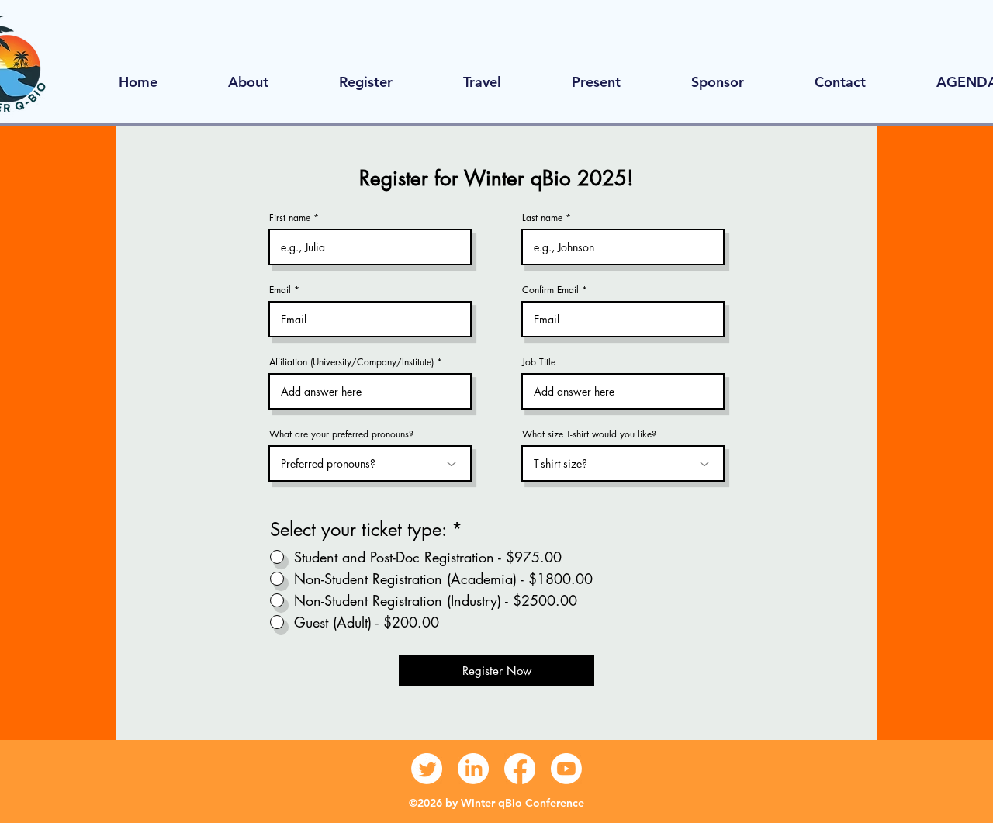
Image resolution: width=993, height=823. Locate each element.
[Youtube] (566, 768)
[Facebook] (519, 768)
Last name (542, 218)
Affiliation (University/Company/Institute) (351, 362)
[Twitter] (426, 768)
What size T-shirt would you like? (589, 434)
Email (280, 290)
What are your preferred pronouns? (341, 434)
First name (289, 218)
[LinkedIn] (473, 768)
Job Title (538, 362)
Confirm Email (550, 290)
